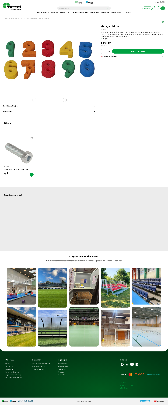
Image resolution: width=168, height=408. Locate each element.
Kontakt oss (127, 12)
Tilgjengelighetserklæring (13, 375)
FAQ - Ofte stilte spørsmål (13, 378)
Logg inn (147, 8)
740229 (6, 167)
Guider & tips (62, 369)
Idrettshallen (94, 12)
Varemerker (61, 375)
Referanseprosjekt (63, 366)
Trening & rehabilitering (80, 12)
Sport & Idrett (65, 12)
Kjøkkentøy (105, 12)
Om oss (7, 364)
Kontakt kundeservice (12, 372)
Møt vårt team (9, 369)
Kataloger (61, 372)
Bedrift (162, 2)
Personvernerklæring (38, 366)
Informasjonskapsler (38, 369)
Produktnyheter (116, 12)
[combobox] (82, 8)
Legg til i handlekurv (138, 51)
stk (109, 51)
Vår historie (9, 366)
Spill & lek (54, 12)
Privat (157, 2)
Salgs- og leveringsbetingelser (41, 364)
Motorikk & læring (43, 12)
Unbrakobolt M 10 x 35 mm (16, 169)
